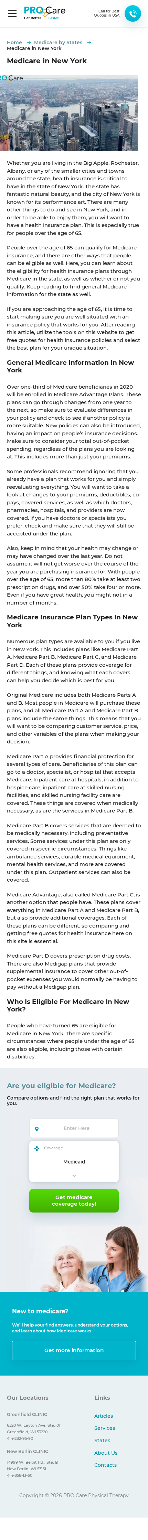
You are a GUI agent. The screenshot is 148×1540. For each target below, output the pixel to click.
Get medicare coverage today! (74, 1200)
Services (104, 1428)
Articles (103, 1416)
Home (15, 42)
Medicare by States (59, 42)
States (102, 1440)
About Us (105, 1453)
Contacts (105, 1465)
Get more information (74, 1350)
